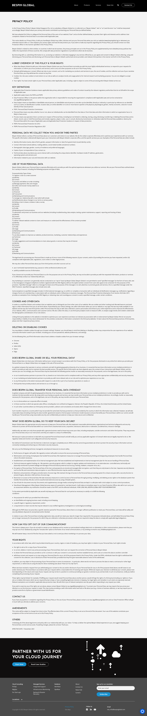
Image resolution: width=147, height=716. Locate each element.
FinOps (14, 687)
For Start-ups (16, 692)
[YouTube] (95, 709)
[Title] (87, 709)
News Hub (79, 690)
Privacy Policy (69, 707)
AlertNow (57, 687)
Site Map (68, 710)
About (77, 684)
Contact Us (79, 687)
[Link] (23, 5)
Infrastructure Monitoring (41, 689)
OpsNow (57, 689)
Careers (78, 693)
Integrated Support (39, 687)
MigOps (14, 689)
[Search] (118, 5)
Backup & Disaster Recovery (39, 693)
